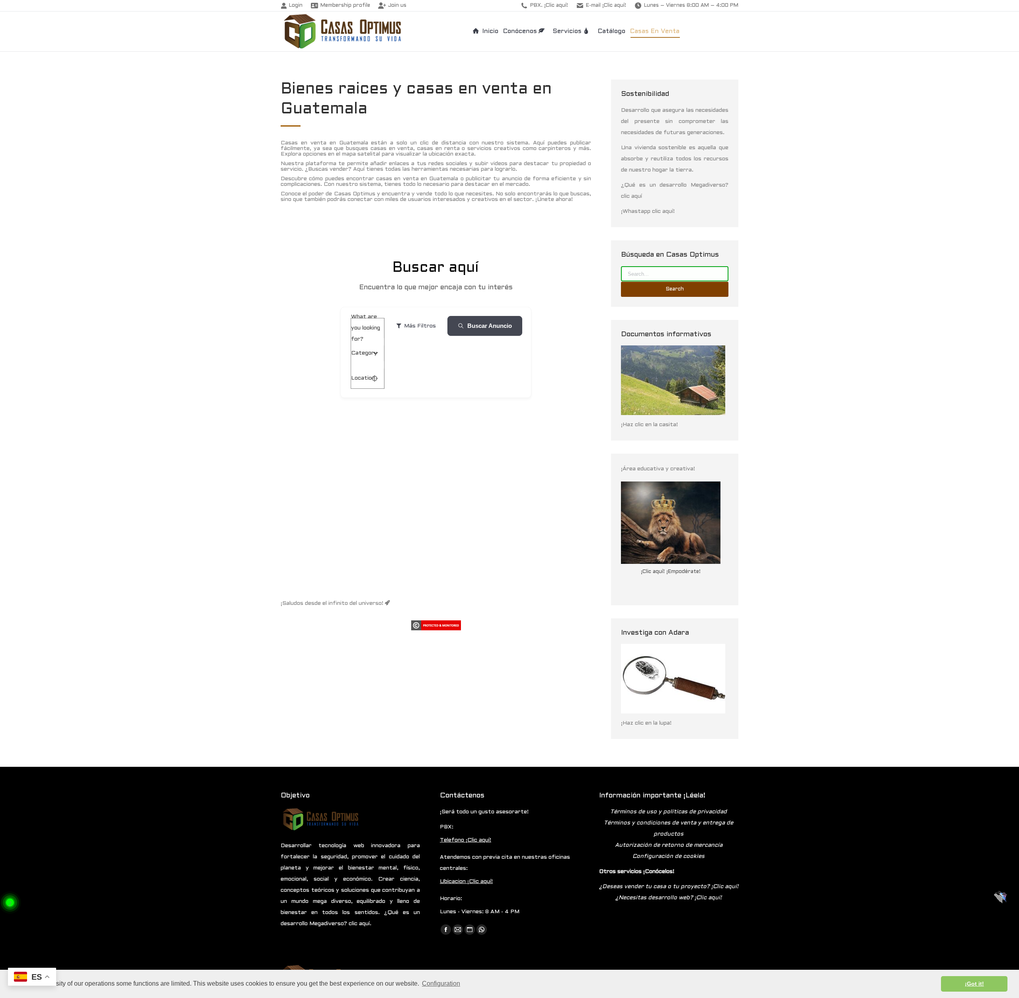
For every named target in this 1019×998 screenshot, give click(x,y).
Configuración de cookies (668, 856)
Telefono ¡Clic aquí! (465, 840)
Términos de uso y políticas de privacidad (668, 812)
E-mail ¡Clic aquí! (606, 5)
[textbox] (364, 353)
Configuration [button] (441, 983)
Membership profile (345, 5)
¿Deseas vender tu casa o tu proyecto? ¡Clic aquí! (668, 886)
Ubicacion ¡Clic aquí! (466, 881)
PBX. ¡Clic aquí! (549, 5)
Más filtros (420, 326)
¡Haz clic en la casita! (649, 424)
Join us (397, 5)
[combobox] (364, 353)
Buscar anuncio (489, 325)
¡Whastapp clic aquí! (648, 211)
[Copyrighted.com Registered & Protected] (436, 629)
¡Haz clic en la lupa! (646, 723)
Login (296, 5)
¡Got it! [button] (974, 983)
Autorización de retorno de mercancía (668, 845)
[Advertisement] (436, 515)
